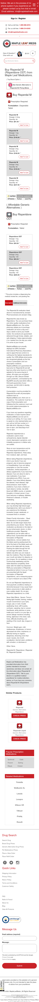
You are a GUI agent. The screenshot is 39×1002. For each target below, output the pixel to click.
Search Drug (6, 840)
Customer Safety (8, 886)
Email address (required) (11, 934)
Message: (5, 942)
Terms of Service (7, 959)
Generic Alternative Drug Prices (13, 847)
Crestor (20, 766)
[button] (2, 985)
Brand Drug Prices (8, 843)
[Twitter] (11, 862)
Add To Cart (24, 125)
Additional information (20, 303)
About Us (5, 903)
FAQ (3, 896)
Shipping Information (9, 873)
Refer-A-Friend (7, 899)
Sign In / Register (18, 18)
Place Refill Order (8, 856)
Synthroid (11, 759)
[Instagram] (17, 862)
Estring (20, 763)
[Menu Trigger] (34, 5)
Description (8, 303)
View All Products (8, 909)
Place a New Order (8, 853)
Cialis (21, 759)
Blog (3, 906)
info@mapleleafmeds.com (18, 32)
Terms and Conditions (9, 883)
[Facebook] (4, 863)
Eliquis (10, 766)
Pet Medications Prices (10, 850)
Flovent (10, 763)
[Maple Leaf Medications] (19, 43)
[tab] (9, 302)
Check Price (19, 715)
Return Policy (6, 880)
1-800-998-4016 (24, 25)
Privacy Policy (7, 876)
